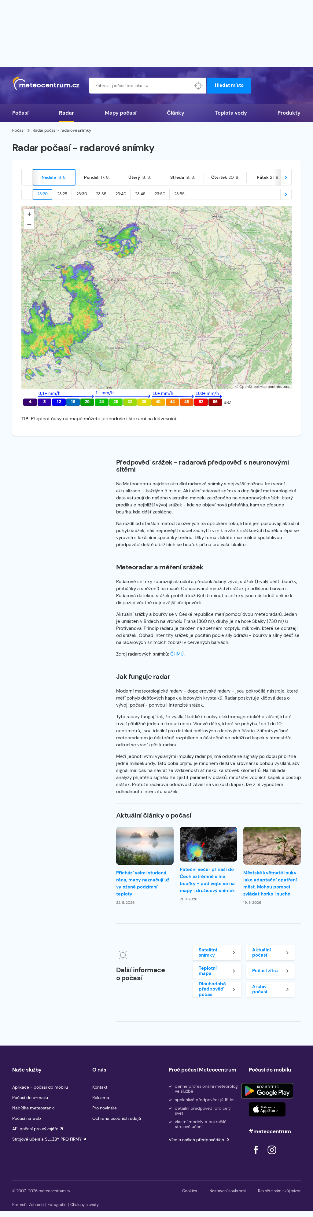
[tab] (54, 177)
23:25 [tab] (62, 194)
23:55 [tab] (179, 194)
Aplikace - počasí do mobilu (40, 1087)
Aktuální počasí (261, 952)
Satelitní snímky (208, 952)
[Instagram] (271, 1156)
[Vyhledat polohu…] (198, 86)
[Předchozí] (27, 177)
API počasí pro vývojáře (35, 1128)
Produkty (289, 112)
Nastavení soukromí (227, 1190)
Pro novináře (104, 1108)
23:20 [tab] (42, 194)
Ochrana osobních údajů (116, 1118)
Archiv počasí (259, 989)
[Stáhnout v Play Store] (267, 1091)
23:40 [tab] (121, 194)
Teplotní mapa (208, 970)
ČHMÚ (177, 654)
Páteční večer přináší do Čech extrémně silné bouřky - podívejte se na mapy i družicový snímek (207, 880)
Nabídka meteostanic (33, 1108)
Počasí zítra (265, 971)
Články (175, 112)
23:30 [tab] (81, 194)
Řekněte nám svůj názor (279, 1190)
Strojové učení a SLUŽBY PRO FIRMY (47, 1139)
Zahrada (36, 1204)
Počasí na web (26, 1118)
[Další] (285, 177)
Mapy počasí (120, 112)
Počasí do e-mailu (30, 1097)
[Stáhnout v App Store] (267, 1109)
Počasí (20, 112)
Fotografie (57, 1204)
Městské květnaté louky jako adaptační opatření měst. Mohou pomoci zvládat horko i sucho (270, 883)
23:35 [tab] (101, 194)
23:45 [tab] (140, 194)
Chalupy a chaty (84, 1204)
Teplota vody (231, 112)
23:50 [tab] (160, 194)
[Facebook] (256, 1156)
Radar (66, 112)
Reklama (100, 1097)
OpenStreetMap (253, 386)
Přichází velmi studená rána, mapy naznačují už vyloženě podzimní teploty (142, 883)
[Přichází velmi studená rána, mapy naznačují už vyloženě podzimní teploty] (145, 846)
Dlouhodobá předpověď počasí (212, 989)
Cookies (189, 1190)
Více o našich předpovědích (196, 1139)
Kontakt (99, 1087)
